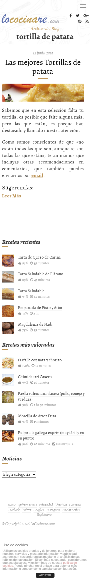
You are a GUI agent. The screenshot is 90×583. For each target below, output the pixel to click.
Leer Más (11, 195)
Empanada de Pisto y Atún (40, 307)
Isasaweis (63, 444)
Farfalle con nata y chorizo (40, 360)
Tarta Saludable (31, 291)
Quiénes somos (27, 505)
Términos (61, 505)
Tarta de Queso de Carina (39, 257)
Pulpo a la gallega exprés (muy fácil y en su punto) (51, 435)
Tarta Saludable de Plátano (40, 274)
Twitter (26, 510)
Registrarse (44, 514)
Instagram (53, 510)
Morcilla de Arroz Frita (37, 416)
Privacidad (46, 505)
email (37, 175)
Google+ (39, 510)
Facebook (14, 510)
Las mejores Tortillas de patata (43, 66)
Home (12, 505)
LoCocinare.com (42, 524)
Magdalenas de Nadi (35, 324)
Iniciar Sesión (71, 510)
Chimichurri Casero (35, 377)
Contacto (75, 505)
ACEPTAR (45, 575)
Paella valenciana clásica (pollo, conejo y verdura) (51, 396)
